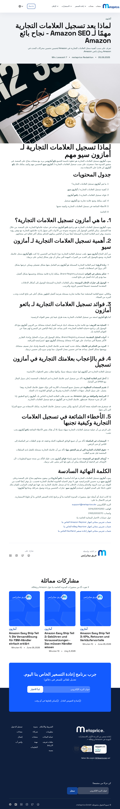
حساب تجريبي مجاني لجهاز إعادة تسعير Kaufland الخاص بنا (84, 531)
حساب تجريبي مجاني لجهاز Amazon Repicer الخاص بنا (86, 522)
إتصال (20, 737)
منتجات (35, 737)
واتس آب (18, 742)
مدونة (35, 727)
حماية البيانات (48, 737)
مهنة (36, 742)
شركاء (35, 732)
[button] (80, 6)
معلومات (49, 732)
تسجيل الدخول (16, 727)
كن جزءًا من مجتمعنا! (102, 783)
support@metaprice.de (84, 504)
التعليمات (34, 747)
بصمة (51, 750)
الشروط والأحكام (46, 727)
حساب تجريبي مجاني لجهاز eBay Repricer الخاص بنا (87, 526)
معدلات (19, 732)
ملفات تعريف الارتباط (48, 744)
